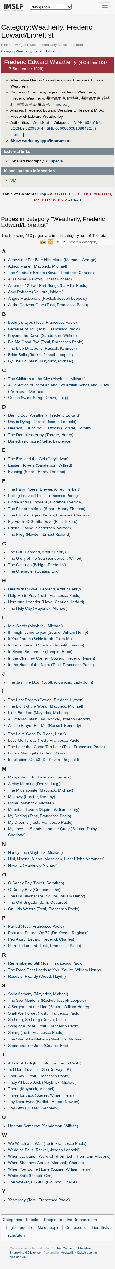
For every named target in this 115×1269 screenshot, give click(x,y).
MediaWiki (67, 1252)
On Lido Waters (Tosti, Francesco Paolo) (44, 909)
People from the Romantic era (70, 1219)
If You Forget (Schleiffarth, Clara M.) (40, 638)
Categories (12, 1219)
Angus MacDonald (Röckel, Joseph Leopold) (47, 298)
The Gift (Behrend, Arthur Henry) (37, 552)
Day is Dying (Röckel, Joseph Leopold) (42, 421)
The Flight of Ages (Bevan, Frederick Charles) (48, 515)
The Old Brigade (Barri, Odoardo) (37, 902)
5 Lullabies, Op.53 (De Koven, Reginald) (43, 759)
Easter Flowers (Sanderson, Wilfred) (40, 465)
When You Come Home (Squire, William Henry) (50, 1169)
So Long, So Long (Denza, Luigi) (37, 1019)
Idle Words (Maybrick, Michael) (35, 626)
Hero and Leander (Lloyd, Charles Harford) (46, 602)
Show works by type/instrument (40, 140)
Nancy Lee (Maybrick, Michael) (35, 852)
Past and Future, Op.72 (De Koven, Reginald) (48, 933)
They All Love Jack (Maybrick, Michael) (42, 1082)
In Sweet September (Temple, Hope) (40, 651)
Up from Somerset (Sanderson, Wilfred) (43, 1126)
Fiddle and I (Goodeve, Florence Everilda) (45, 502)
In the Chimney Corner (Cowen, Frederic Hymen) (51, 658)
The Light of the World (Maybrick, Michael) (45, 706)
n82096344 (33, 128)
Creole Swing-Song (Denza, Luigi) (38, 397)
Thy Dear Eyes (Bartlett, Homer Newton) (44, 1101)
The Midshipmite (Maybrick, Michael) (40, 790)
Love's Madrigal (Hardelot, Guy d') (38, 753)
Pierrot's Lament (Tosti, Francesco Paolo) (44, 945)
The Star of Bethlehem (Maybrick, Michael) (46, 1039)
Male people (48, 1227)
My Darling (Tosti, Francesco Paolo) (39, 816)
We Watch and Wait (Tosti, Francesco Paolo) (47, 1143)
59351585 (94, 122)
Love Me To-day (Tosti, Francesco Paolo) (44, 740)
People (32, 1219)
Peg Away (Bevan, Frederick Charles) (41, 939)
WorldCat (41, 122)
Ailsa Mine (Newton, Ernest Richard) (40, 279)
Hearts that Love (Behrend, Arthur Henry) (44, 589)
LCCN (15, 128)
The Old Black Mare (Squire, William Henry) (46, 896)
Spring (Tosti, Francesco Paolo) (36, 1032)
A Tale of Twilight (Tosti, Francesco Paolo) (45, 1063)
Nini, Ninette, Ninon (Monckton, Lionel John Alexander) (56, 859)
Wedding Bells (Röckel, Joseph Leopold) (44, 1150)
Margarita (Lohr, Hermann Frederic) (39, 777)
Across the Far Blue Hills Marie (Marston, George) (52, 260)
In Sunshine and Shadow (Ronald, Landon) (46, 645)
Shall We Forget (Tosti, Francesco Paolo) (44, 1013)
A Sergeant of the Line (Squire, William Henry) (48, 1006)
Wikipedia (54, 161)
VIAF (78, 122)
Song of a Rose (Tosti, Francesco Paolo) (44, 1026)
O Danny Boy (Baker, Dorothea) (36, 883)
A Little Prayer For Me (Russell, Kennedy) (44, 725)
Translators (16, 1235)
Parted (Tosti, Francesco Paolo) (36, 926)
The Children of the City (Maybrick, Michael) (47, 378)
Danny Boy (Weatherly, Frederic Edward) (44, 415)
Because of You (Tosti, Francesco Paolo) (44, 329)
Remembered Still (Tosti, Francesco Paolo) (46, 963)
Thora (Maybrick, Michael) (31, 1089)
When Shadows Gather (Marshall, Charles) (46, 1162)
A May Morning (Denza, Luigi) (34, 784)
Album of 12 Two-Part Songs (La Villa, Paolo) (48, 285)
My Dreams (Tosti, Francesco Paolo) (40, 822)
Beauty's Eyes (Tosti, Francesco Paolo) (42, 322)
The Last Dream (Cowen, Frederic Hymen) (46, 700)
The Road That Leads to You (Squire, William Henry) (54, 970)
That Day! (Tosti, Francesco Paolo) (39, 1076)
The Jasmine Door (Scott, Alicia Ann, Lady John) (50, 682)
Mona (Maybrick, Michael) (31, 803)
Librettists (100, 1227)
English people (19, 1227)
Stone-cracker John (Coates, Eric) (38, 1045)
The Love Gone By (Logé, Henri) (37, 734)
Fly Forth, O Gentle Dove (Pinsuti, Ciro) (43, 521)
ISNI (49, 128)
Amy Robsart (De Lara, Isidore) (35, 292)
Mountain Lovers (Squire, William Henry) (44, 809)
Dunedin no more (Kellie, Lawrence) (40, 441)
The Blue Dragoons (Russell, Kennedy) (42, 348)
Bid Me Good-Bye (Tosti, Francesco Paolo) (45, 342)
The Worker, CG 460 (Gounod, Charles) (43, 1182)
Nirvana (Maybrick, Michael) (33, 865)
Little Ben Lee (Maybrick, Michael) (38, 712)
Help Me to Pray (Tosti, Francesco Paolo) (44, 595)
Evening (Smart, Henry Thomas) (36, 471)
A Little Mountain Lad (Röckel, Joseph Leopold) (50, 719)
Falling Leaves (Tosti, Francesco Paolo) (43, 495)
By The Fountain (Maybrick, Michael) (40, 361)
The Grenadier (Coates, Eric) (33, 571)
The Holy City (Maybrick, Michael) (38, 608)
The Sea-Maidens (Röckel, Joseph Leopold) (47, 1000)
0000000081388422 (73, 128)
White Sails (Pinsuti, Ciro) (30, 1175)
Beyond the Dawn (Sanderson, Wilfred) (42, 335)
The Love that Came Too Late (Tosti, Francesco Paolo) (56, 746)
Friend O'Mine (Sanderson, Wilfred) (39, 528)
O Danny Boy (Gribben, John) (34, 889)
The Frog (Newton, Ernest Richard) (39, 534)
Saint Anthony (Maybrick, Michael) (38, 994)
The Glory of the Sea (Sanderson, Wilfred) (45, 558)
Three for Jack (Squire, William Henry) (42, 1095)
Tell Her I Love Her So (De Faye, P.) (39, 1069)
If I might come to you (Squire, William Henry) (48, 632)
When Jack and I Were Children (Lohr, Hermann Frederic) (59, 1156)
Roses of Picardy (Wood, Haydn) (37, 976)
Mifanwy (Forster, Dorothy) (31, 796)
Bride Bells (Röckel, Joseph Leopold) (40, 354)
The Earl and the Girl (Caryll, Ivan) (38, 458)
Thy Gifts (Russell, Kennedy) (33, 1108)
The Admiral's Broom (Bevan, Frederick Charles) (51, 272)
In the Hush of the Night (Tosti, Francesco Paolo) (51, 664)
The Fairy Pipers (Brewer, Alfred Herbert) (44, 489)
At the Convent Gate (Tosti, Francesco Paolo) (48, 304)
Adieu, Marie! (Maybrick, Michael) (37, 266)
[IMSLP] (15, 7)
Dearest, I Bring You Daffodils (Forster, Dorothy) (50, 428)
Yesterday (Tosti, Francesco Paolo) (39, 1200)
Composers (75, 1227)
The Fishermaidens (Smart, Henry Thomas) (46, 508)
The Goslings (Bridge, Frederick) (37, 565)
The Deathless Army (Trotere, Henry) (40, 434)
